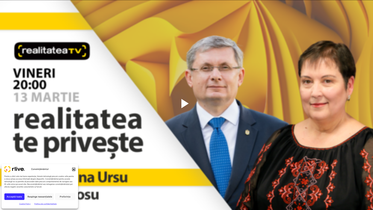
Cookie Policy (25, 204)
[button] (73, 169)
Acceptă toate (14, 196)
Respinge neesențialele (40, 196)
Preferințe (65, 196)
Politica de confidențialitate (45, 204)
